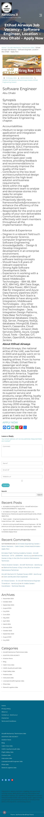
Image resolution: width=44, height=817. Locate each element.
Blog (4, 661)
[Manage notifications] (4, 812)
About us (4, 712)
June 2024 (6, 614)
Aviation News (8, 658)
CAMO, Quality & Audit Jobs (12, 668)
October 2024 (7, 602)
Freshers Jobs (7, 674)
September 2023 (8, 634)
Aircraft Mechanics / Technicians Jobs (20, 47)
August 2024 (7, 608)
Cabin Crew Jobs (8, 665)
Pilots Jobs (6, 684)
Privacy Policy (6, 709)
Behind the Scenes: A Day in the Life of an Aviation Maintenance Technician (22, 558)
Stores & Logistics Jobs (10, 687)
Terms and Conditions (9, 721)
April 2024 (6, 621)
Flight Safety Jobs (9, 671)
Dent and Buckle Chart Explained (15, 577)
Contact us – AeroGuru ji (9, 715)
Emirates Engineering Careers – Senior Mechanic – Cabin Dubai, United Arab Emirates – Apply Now (21, 546)
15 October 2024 (11, 78)
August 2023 (7, 637)
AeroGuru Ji (11, 15)
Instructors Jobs (8, 678)
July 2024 (6, 611)
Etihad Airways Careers (25, 80)
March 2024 (7, 624)
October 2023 (7, 630)
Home (4, 47)
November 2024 (8, 598)
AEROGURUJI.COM (26, 78)
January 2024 (7, 627)
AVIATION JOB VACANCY (11, 655)
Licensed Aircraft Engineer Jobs (13, 681)
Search (4, 491)
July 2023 (6, 640)
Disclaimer (5, 718)
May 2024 (6, 618)
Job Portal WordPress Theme (25, 814)
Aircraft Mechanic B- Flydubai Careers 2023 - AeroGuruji (21, 574)
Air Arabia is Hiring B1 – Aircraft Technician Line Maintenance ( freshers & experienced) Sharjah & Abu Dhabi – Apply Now (22, 514)
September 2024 (8, 605)
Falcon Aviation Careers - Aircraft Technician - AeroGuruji (22, 565)
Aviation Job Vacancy (10, 80)
